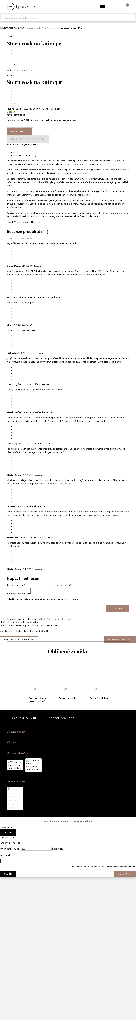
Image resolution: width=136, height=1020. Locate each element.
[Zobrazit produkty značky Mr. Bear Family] (68, 867)
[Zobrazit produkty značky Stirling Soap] (68, 973)
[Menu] (102, 6)
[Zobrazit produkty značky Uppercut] (68, 1013)
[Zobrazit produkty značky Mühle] (68, 893)
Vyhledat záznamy (131, 18)
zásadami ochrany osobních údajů (119, 866)
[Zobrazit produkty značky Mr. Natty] (68, 880)
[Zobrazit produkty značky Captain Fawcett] (68, 681)
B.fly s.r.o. (21, 6)
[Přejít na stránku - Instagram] (126, 718)
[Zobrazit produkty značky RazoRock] (68, 933)
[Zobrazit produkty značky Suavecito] (68, 986)
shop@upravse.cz (61, 718)
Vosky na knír (34, 28)
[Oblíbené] (111, 6)
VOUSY (19, 28)
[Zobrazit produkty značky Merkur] (68, 827)
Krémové (49, 28)
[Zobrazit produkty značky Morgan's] (68, 853)
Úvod (9, 28)
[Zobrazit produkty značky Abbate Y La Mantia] (68, 667)
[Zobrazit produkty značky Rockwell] (68, 960)
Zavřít (8, 832)
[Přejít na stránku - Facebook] (121, 718)
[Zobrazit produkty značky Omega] (68, 907)
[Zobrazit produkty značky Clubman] (68, 707)
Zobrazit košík (118, 639)
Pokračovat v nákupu (19, 639)
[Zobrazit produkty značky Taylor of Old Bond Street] (68, 1000)
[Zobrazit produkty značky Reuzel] (68, 947)
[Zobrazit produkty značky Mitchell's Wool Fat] (68, 840)
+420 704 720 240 (24, 718)
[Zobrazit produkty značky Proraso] (68, 920)
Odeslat (123, 873)
